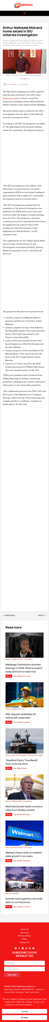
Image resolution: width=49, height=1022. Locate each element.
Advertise (24, 932)
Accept (24, 1011)
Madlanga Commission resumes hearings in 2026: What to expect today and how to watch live (23, 668)
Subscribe (12, 975)
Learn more (38, 1005)
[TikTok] (26, 948)
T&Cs (24, 939)
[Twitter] (19, 948)
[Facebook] (16, 948)
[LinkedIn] (30, 948)
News (8, 676)
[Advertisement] (24, 159)
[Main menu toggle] (24, 13)
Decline (24, 1017)
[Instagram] (23, 948)
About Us (24, 929)
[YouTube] (33, 948)
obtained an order (11, 98)
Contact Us (24, 942)
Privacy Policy (24, 936)
